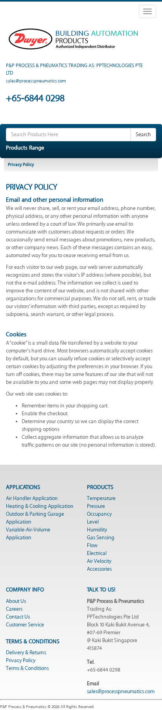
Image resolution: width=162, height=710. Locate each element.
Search (143, 134)
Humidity (97, 530)
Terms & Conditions (27, 668)
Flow (92, 545)
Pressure (96, 506)
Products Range (25, 147)
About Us (16, 601)
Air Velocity (99, 561)
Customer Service (25, 625)
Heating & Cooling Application (40, 506)
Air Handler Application (32, 498)
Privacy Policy (20, 660)
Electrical (97, 553)
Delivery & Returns (26, 653)
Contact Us (18, 617)
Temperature (101, 498)
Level (93, 522)
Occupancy (99, 514)
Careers (14, 609)
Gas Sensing (100, 538)
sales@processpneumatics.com (121, 691)
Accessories (99, 569)
